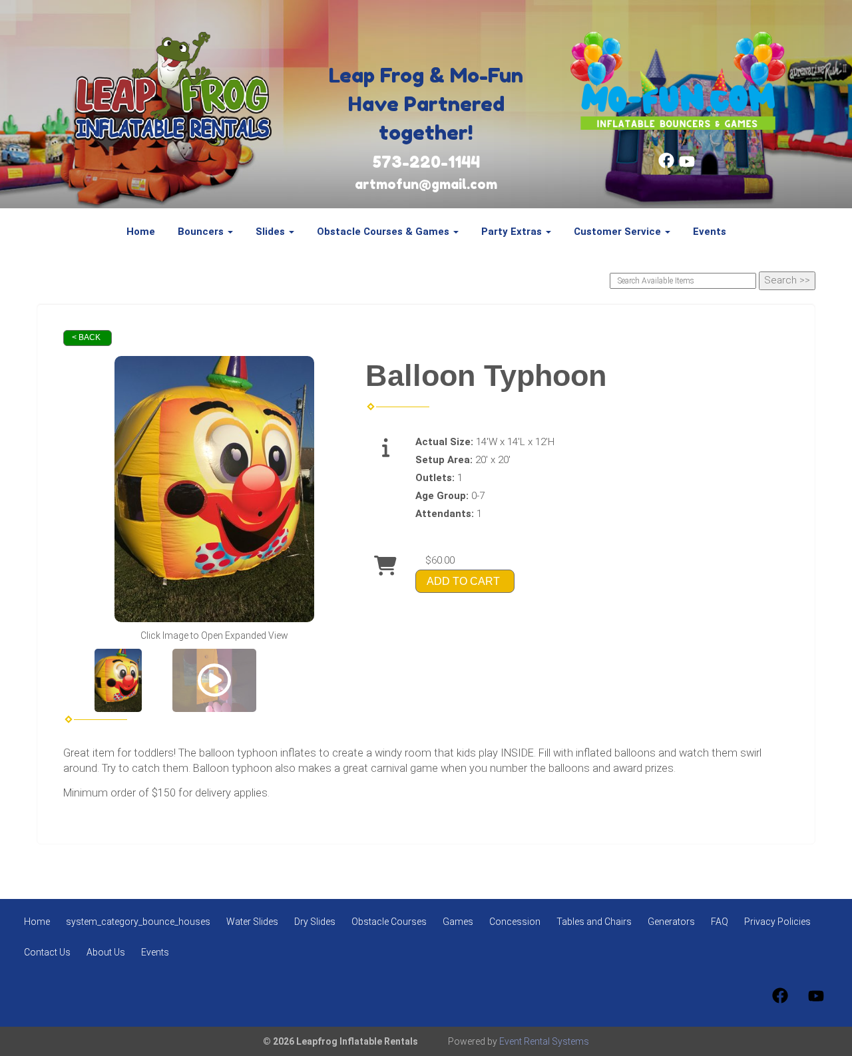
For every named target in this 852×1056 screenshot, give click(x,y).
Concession (514, 921)
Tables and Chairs (594, 921)
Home (140, 232)
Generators (671, 921)
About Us (106, 952)
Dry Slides (314, 921)
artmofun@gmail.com (426, 184)
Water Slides (252, 921)
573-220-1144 (426, 162)
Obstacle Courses (389, 921)
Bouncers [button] (202, 232)
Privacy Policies (777, 921)
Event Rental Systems (544, 1041)
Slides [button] (272, 232)
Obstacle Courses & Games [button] (384, 232)
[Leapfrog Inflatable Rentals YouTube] (687, 165)
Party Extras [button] (512, 232)
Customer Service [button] (619, 232)
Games (458, 921)
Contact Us (47, 952)
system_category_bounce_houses (138, 921)
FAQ (719, 921)
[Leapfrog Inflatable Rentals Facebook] (666, 165)
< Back (86, 337)
